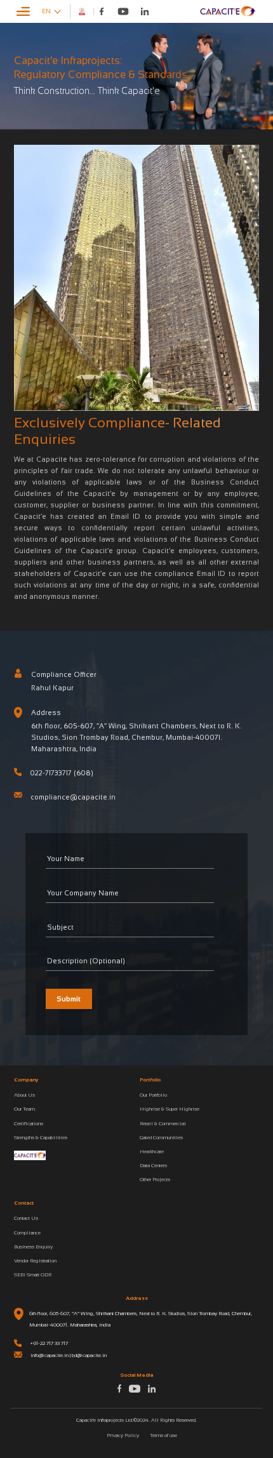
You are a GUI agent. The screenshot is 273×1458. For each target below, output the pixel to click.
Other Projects (155, 1179)
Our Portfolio (153, 1095)
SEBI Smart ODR (32, 1274)
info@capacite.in (49, 1355)
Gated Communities (161, 1137)
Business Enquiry (33, 1246)
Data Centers (153, 1165)
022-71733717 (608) (61, 773)
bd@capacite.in (89, 1355)
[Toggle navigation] (23, 11)
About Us (24, 1095)
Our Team (24, 1109)
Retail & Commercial (163, 1123)
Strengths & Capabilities (40, 1137)
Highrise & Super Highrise (169, 1109)
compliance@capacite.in (73, 797)
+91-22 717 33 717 (49, 1343)
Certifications (28, 1123)
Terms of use (163, 1435)
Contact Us (26, 1218)
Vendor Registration (35, 1260)
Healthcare (152, 1151)
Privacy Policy (123, 1435)
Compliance (27, 1232)
